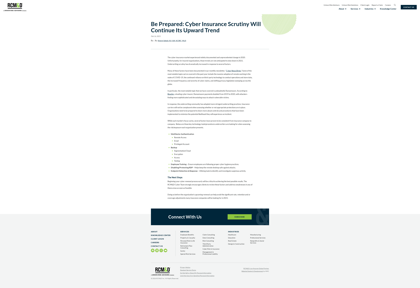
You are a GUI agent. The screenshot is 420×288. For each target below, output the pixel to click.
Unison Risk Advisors (332, 5)
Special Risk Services (187, 254)
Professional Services (258, 238)
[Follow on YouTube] (165, 250)
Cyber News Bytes (233, 71)
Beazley (171, 94)
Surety (182, 251)
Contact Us (408, 7)
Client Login (364, 5)
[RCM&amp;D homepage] (14, 7)
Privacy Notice (185, 267)
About (154, 232)
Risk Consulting (208, 241)
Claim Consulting (209, 235)
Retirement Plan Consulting (186, 247)
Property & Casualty (187, 238)
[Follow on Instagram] (161, 250)
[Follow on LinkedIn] (157, 250)
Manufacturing (255, 235)
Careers (388, 5)
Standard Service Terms (188, 270)
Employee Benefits (187, 235)
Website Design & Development (252, 271)
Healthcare (232, 235)
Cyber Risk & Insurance (211, 249)
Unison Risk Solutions (350, 5)
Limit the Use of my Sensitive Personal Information (197, 276)
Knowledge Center (161, 235)
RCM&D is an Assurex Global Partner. (256, 268)
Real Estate (232, 241)
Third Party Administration (208, 245)
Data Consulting (208, 238)
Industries (233, 232)
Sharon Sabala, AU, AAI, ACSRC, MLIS (172, 41)
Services (184, 232)
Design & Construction (236, 244)
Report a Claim (377, 5)
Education (231, 238)
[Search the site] (394, 5)
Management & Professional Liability (210, 253)
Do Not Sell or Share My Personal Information (195, 273)
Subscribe (239, 217)
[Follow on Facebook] (153, 250)
